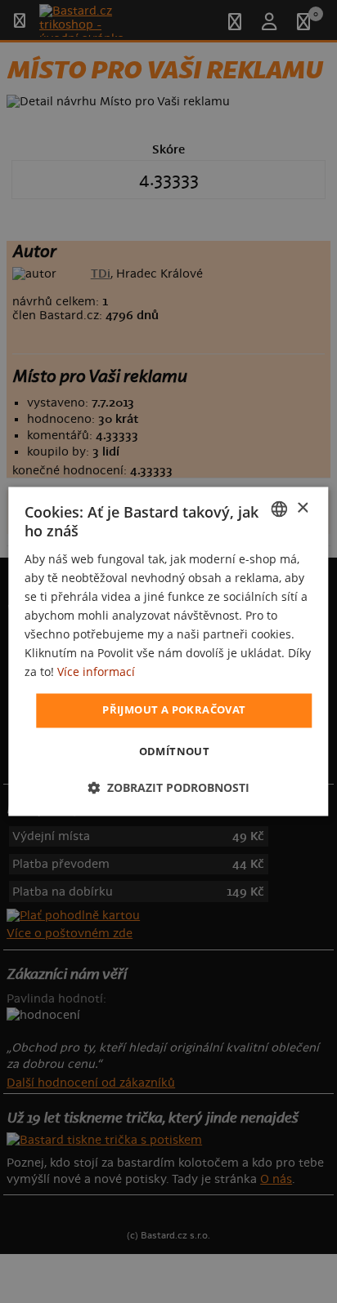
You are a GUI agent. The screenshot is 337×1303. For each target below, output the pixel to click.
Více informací (96, 672)
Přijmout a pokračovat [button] (173, 710)
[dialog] (168, 651)
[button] (168, 788)
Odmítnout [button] (174, 752)
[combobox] (280, 508)
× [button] (302, 508)
